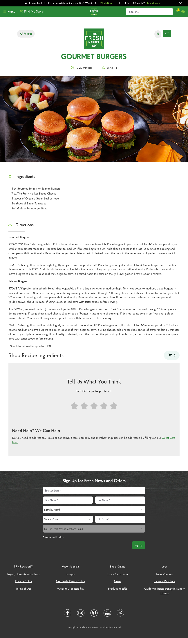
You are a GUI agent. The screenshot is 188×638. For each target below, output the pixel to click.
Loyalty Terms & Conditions (23, 574)
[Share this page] (167, 33)
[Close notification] (180, 3)
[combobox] (94, 509)
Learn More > (153, 3)
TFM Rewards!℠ (23, 566)
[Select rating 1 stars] (74, 406)
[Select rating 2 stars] (84, 406)
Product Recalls (117, 588)
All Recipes (26, 33)
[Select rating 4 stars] (104, 406)
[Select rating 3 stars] (94, 406)
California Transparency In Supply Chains (164, 591)
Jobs (164, 566)
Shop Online (117, 566)
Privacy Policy (23, 581)
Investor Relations (164, 581)
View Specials (70, 566)
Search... (134, 11)
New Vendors (164, 574)
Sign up (138, 545)
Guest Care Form (117, 574)
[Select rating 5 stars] (114, 406)
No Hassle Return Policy (70, 581)
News (117, 581)
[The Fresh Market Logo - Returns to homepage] (94, 39)
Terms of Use (23, 588)
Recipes (70, 574)
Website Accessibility (70, 588)
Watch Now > (106, 3)
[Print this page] (157, 34)
